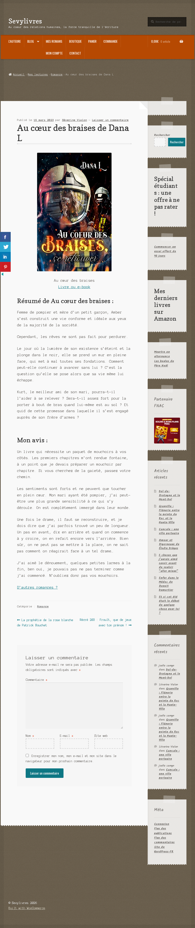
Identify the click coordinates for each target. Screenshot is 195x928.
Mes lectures (38, 74)
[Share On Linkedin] (5, 257)
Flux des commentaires (164, 840)
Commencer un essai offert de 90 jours (165, 251)
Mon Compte (54, 53)
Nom (30, 735)
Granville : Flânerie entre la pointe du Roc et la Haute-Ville (169, 514)
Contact (75, 53)
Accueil (19, 74)
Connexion (161, 824)
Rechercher (162, 135)
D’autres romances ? (37, 587)
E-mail (66, 735)
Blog (30, 41)
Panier (92, 41)
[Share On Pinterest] (5, 267)
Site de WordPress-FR (163, 849)
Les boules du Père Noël (164, 363)
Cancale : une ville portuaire (169, 531)
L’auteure (15, 41)
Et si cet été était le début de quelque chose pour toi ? (169, 605)
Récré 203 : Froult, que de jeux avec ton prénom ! (106, 622)
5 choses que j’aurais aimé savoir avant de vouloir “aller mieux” (168, 563)
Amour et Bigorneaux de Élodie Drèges (169, 544)
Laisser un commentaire (110, 120)
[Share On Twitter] (5, 247)
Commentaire (36, 679)
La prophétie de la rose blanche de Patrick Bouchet (45, 622)
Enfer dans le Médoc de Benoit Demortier (169, 584)
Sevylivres (25, 21)
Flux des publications (163, 830)
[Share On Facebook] (5, 237)
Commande (110, 41)
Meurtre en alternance (162, 354)
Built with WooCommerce (27, 908)
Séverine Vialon (74, 120)
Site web (101, 735)
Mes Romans (54, 41)
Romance (57, 74)
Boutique (75, 41)
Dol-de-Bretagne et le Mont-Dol (169, 495)
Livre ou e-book (74, 287)
